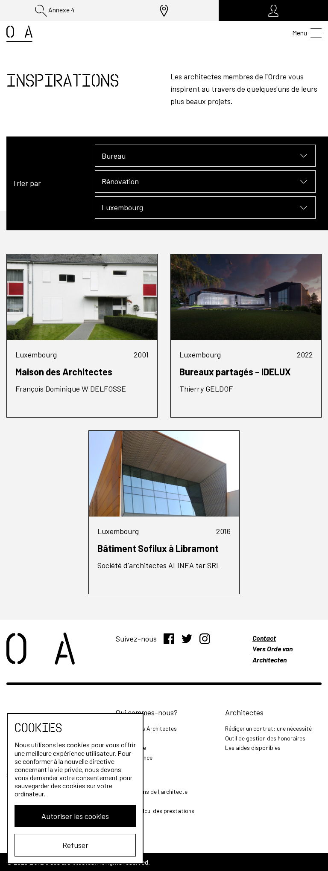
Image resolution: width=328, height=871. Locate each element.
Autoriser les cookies (75, 816)
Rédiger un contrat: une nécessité (268, 728)
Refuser (75, 845)
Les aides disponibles (253, 747)
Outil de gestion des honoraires (265, 738)
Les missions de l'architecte (151, 791)
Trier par (26, 183)
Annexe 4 (61, 10)
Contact (264, 638)
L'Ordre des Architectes (146, 728)
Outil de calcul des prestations (155, 810)
